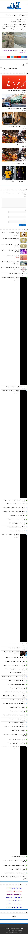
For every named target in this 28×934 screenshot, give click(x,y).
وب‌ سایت (24, 219)
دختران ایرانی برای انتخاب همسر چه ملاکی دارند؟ (16, 181)
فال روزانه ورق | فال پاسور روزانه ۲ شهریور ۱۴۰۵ (10, 747)
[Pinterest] (16, 930)
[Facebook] (19, 930)
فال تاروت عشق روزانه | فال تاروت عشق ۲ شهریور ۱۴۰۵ (15, 692)
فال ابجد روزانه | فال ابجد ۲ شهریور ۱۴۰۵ (17, 711)
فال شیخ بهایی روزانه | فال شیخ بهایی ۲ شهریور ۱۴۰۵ (15, 669)
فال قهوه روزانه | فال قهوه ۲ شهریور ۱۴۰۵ (17, 688)
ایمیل (25, 215)
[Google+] (21, 930)
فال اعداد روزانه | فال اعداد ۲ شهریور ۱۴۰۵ (17, 644)
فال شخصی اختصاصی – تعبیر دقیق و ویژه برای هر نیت (14, 873)
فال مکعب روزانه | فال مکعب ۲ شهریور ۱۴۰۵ (17, 648)
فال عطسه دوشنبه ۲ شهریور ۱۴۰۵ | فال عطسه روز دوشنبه (14, 726)
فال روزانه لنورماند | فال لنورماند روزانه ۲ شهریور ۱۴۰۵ (15, 657)
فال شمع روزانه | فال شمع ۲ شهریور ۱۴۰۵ (17, 699)
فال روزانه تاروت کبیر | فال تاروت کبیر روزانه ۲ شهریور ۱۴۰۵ (14, 508)
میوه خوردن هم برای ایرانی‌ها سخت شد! (18, 163)
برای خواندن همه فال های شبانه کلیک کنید (14, 891)
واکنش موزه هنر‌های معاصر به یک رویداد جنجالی (16, 127)
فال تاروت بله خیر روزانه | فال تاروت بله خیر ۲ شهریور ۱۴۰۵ (14, 696)
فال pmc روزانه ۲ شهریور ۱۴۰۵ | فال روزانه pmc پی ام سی (14, 715)
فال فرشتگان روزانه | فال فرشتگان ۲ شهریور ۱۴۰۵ (16, 519)
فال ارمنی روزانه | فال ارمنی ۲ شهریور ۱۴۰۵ (17, 523)
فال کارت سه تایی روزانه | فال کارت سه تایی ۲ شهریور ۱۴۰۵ (14, 500)
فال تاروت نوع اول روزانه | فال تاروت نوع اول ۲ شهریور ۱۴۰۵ (14, 865)
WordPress (12, 928)
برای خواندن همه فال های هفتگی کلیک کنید (14, 897)
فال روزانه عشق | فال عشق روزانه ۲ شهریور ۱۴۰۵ (16, 527)
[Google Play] (9, 930)
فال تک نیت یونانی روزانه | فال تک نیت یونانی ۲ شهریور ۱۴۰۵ (13, 676)
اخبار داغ (23, 15)
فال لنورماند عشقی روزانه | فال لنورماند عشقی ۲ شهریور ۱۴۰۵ (10, 250)
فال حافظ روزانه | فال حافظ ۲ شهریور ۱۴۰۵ (11, 256)
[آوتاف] (14, 5)
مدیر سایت (23, 21)
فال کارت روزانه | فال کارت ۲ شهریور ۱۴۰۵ (17, 730)
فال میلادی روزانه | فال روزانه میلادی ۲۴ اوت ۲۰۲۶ (11, 391)
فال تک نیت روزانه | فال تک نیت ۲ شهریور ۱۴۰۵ (16, 504)
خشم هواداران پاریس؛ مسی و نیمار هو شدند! (17, 90)
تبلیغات (14, 915)
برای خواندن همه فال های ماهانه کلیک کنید (14, 904)
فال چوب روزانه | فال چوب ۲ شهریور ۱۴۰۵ (11, 651)
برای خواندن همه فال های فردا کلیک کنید (14, 894)
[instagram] (10, 930)
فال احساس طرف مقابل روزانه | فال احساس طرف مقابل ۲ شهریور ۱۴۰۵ (15, 734)
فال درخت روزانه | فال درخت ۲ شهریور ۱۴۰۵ (17, 722)
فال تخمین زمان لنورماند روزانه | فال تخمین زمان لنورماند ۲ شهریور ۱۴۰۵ (15, 860)
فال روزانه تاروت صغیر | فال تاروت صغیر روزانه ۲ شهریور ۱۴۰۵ (10, 278)
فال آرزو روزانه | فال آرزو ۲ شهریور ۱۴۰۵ (17, 673)
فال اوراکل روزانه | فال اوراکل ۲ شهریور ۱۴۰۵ (11, 238)
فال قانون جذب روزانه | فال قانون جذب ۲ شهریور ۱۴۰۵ (15, 661)
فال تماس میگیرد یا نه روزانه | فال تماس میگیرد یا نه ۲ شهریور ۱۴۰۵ (10, 262)
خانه (27, 15)
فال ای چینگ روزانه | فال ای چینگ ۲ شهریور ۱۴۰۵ (10, 233)
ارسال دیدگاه (13, 21)
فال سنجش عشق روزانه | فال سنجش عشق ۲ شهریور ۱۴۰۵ (10, 535)
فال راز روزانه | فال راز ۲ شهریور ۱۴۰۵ (18, 856)
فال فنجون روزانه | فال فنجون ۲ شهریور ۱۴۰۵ (16, 684)
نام (25, 210)
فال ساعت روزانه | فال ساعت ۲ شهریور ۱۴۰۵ (17, 719)
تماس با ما (14, 916)
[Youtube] (13, 930)
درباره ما (14, 918)
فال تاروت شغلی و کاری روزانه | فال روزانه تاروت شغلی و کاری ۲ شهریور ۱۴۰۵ (14, 877)
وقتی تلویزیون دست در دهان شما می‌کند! (18, 64)
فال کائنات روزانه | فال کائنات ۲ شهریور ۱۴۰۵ (17, 707)
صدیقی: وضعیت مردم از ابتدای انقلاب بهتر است (10, 68)
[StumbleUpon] (12, 930)
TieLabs (21, 928)
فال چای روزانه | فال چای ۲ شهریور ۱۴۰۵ (17, 515)
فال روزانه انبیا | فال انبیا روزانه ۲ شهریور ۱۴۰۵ (16, 680)
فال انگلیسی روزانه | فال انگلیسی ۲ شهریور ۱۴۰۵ (16, 743)
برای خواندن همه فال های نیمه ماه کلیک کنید (14, 900)
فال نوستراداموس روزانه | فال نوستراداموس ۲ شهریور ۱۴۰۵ (14, 703)
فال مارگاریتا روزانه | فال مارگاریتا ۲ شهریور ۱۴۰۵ (10, 267)
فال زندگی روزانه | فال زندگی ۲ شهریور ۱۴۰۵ (17, 869)
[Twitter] (18, 930)
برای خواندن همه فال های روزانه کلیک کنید (14, 888)
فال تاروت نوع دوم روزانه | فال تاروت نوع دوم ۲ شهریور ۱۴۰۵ (10, 244)
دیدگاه (25, 196)
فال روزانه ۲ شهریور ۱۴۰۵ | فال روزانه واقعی (17, 739)
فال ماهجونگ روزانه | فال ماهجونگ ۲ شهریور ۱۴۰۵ (15, 387)
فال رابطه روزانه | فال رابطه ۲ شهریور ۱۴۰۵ (17, 273)
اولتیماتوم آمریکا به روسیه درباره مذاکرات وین (17, 108)
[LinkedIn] (15, 930)
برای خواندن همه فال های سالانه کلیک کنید (14, 907)
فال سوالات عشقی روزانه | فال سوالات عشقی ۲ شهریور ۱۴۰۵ (14, 511)
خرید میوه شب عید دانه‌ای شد (20, 145)
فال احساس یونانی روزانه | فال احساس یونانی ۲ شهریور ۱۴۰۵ (13, 665)
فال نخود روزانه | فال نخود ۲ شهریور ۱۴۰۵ (17, 531)
